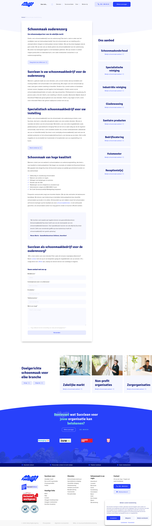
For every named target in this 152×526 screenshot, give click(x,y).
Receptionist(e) (71, 494)
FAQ (46, 496)
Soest (92, 488)
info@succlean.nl (123, 492)
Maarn (92, 500)
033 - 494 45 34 (83, 430)
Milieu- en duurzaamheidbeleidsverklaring (85, 523)
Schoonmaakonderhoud (74, 479)
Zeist (92, 496)
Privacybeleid (131, 522)
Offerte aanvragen (69, 430)
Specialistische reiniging (74, 481)
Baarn (92, 494)
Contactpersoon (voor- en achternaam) (39, 282)
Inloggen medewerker (51, 502)
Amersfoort (94, 481)
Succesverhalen (69, 4)
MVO (46, 494)
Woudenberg (94, 502)
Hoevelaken (94, 492)
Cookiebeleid (124, 522)
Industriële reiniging (73, 483)
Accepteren (113, 518)
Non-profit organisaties (51, 481)
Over (76, 4)
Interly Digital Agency (32, 523)
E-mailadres (31, 290)
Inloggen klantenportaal (51, 500)
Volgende (37, 383)
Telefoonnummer (33, 298)
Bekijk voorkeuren (142, 518)
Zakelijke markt (49, 479)
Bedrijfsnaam (32, 274)
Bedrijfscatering (71, 490)
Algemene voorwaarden (62, 523)
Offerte (122, 4)
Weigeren (128, 518)
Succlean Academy (50, 504)
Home (23, 17)
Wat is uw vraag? (33, 306)
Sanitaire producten (73, 488)
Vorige (25, 383)
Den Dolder (94, 498)
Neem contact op (34, 148)
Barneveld (93, 485)
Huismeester (71, 492)
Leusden (93, 483)
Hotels (46, 485)
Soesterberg (94, 490)
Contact (47, 498)
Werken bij (85, 4)
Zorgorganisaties (49, 483)
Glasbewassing (71, 485)
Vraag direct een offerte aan (37, 62)
